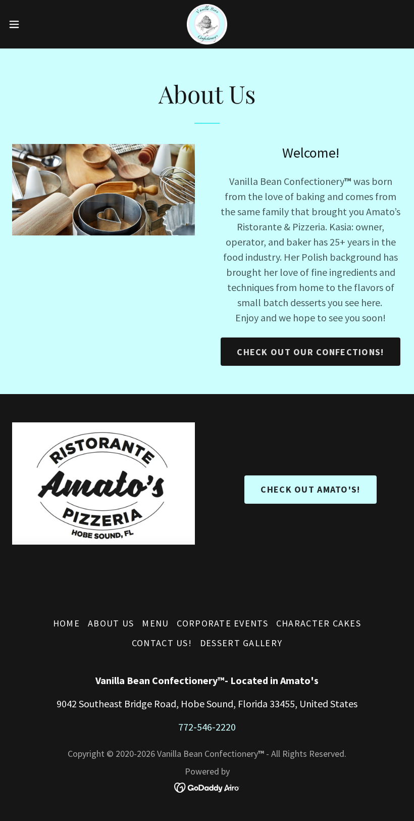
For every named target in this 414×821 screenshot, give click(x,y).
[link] (207, 24)
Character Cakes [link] (318, 623)
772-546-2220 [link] (207, 726)
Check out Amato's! (310, 489)
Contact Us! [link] (162, 643)
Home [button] (66, 623)
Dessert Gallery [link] (241, 643)
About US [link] (111, 623)
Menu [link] (155, 623)
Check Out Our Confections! (310, 352)
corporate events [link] (222, 623)
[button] (34, 24)
